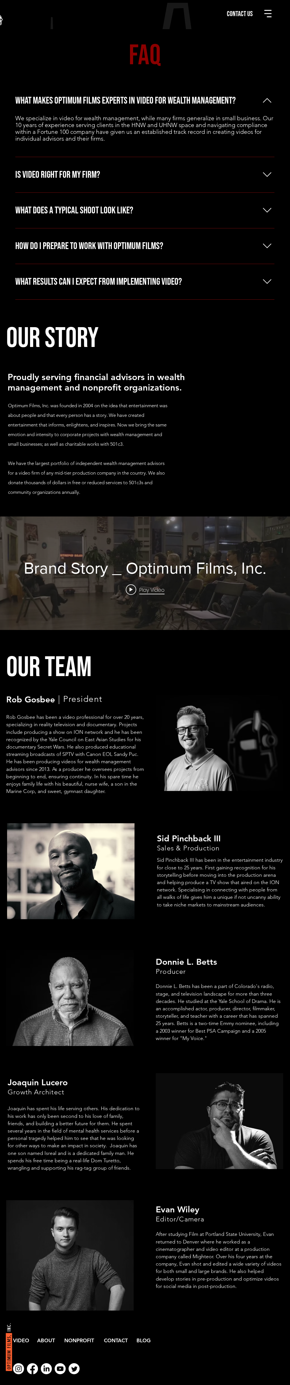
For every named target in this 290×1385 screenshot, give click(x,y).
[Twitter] (74, 1368)
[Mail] (275, 1370)
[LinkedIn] (46, 1368)
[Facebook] (32, 1368)
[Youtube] (60, 1368)
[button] (268, 13)
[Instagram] (18, 1368)
